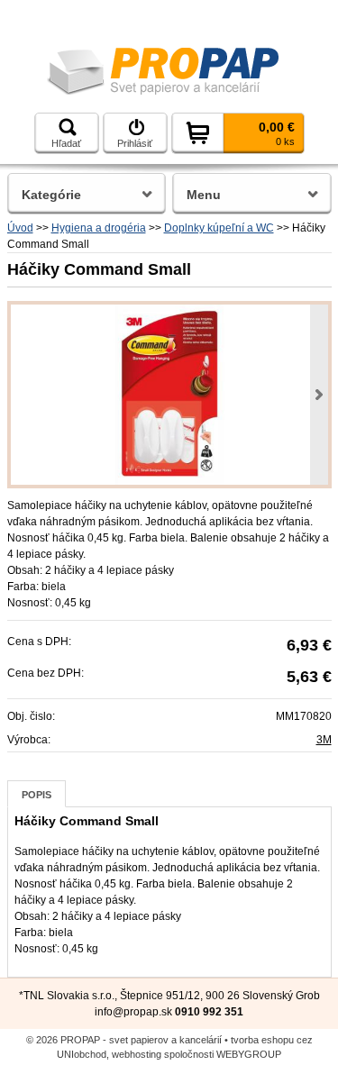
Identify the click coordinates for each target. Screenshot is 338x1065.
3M (324, 739)
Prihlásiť (134, 143)
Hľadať (66, 143)
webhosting (136, 1054)
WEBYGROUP (248, 1054)
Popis (36, 794)
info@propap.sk (133, 1012)
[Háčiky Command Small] (169, 395)
